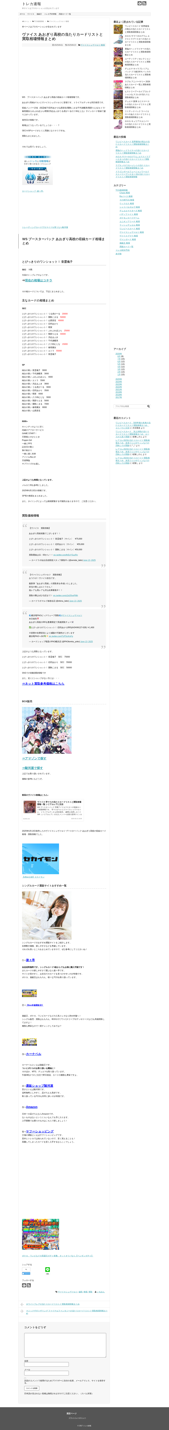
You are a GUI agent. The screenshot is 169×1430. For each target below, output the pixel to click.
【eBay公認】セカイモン (33, 877)
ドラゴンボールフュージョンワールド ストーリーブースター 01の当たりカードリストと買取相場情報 (133, 174)
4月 (119, 367)
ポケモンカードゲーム (129, 218)
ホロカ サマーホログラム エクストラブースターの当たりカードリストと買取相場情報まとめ (133, 159)
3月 (119, 369)
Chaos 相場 (125, 193)
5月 (119, 364)
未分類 (118, 254)
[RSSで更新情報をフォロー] (144, 3)
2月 (119, 372)
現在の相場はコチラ (38, 280)
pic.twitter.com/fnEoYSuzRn (65, 555)
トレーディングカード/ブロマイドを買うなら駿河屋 (45, 227)
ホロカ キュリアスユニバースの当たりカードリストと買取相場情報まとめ (138, 124)
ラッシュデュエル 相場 (130, 225)
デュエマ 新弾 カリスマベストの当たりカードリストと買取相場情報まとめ (138, 104)
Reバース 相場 (126, 196)
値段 (81, 1292)
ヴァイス (30, 14)
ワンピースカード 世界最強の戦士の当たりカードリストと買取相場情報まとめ (138, 29)
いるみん (101, 1292)
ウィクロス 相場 (127, 203)
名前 (26, 1361)
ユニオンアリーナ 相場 (130, 221)
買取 (90, 1292)
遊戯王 (39, 14)
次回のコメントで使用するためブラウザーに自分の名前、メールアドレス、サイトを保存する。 (64, 1382)
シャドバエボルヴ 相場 (130, 207)
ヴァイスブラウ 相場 (129, 236)
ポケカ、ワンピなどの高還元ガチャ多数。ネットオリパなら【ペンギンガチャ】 (57, 1256)
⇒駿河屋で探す (32, 768)
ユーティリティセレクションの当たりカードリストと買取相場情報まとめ (138, 62)
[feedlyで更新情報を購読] (140, 3)
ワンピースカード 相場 (130, 229)
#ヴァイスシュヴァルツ (71, 615)
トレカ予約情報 (50, 14)
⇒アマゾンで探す (34, 758)
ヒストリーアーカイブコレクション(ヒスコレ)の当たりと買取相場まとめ (138, 94)
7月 (119, 359)
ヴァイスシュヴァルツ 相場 (93, 45)
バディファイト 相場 (129, 214)
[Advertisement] (64, 72)
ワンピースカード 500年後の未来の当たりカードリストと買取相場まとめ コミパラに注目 (133, 425)
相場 (85, 1292)
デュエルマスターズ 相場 (131, 211)
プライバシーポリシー (77, 1418)
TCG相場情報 (122, 190)
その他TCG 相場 (127, 200)
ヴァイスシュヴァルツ (68, 1292)
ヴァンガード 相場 (128, 239)
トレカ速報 (31, 4)
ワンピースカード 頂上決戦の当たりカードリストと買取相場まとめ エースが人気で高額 (132, 434)
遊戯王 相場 (125, 243)
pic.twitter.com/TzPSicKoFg (61, 636)
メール (27, 1370)
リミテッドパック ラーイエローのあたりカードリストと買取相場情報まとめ (138, 114)
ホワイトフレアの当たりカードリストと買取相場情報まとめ (53, 1304)
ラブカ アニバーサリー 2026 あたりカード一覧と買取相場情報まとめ (138, 84)
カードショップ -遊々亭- (33, 191)
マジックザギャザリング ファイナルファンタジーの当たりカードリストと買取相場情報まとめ (67, 1312)
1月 (119, 375)
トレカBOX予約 (123, 250)
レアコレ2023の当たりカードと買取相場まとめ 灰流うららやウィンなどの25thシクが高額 (133, 443)
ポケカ (22, 14)
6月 (119, 362)
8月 (119, 356)
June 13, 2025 (89, 560)
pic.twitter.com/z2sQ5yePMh (65, 595)
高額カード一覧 (65, 14)
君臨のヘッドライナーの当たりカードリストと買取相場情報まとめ (138, 52)
